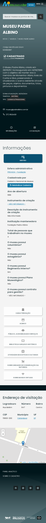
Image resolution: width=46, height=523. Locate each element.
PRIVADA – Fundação (16, 172)
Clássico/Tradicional (16, 99)
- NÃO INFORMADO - (16, 204)
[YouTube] (38, 488)
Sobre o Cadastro (11, 476)
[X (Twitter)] (23, 488)
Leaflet (24, 462)
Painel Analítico (10, 471)
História (14, 96)
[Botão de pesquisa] (40, 16)
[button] (23, 443)
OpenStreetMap (33, 462)
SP (35, 418)
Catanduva (22, 418)
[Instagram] (30, 488)
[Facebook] (16, 488)
